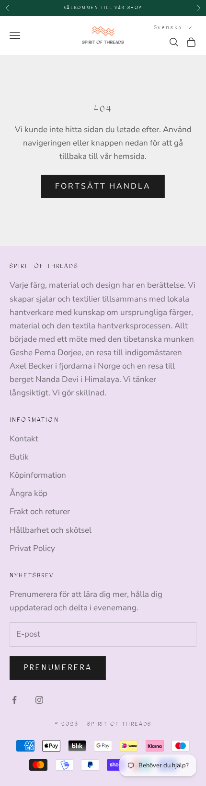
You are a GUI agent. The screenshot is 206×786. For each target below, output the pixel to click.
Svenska (168, 27)
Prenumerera (57, 667)
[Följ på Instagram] (39, 700)
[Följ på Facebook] (14, 700)
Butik (19, 456)
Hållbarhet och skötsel (51, 530)
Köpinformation (38, 475)
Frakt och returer (40, 511)
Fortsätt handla (102, 186)
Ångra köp (28, 493)
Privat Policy (32, 548)
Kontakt (24, 438)
